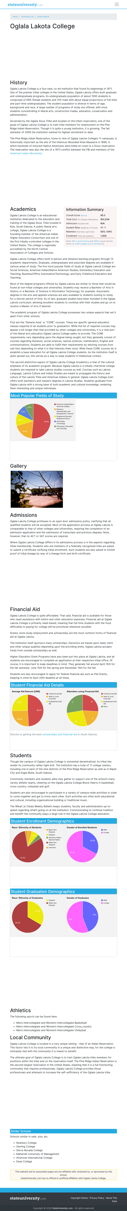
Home (15, 16)
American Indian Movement (26, 153)
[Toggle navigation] (116, 4)
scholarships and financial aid (59, 734)
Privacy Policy (97, 1198)
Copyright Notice (79, 1198)
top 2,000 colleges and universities (86, 244)
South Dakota (43, 16)
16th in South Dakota (80, 241)
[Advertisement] (63, 53)
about (83, 215)
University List (27, 16)
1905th (96, 241)
